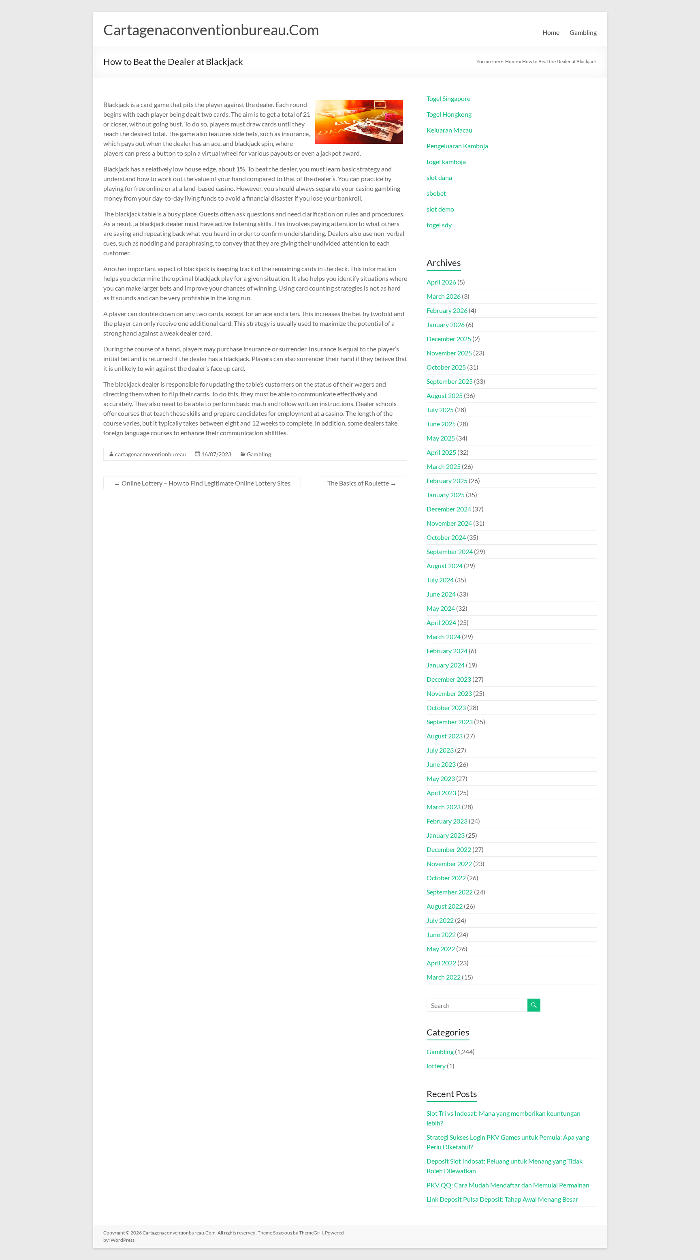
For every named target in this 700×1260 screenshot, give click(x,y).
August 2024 (445, 565)
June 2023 (441, 764)
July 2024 (440, 580)
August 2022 (445, 906)
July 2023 (440, 750)
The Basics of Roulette (362, 483)
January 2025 (446, 494)
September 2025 (450, 381)
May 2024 (441, 608)
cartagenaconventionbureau (150, 454)
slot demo (440, 209)
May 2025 (441, 438)
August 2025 (445, 395)
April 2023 (441, 792)
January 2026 (446, 324)
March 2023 (444, 807)
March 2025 (444, 466)
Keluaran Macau (449, 130)
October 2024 (446, 537)
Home (550, 32)
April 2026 (441, 282)
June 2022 (441, 934)
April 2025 (441, 452)
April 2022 (441, 963)
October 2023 (446, 707)
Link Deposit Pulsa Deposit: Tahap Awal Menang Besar (502, 1199)
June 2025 (441, 424)
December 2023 (449, 679)
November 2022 (449, 863)
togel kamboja (446, 161)
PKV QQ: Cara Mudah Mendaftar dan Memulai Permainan (508, 1185)
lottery (436, 1066)
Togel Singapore (448, 98)
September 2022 (450, 892)
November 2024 (449, 523)
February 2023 (447, 821)
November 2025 (449, 353)
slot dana (439, 177)
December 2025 (449, 338)
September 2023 (450, 721)
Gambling (583, 32)
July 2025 (440, 409)
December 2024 (449, 509)
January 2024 (446, 665)
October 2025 (446, 367)
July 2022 (440, 920)
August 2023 (445, 736)
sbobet (436, 193)
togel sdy (439, 225)
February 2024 (447, 651)
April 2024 (441, 622)
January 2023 (446, 835)
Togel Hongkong (449, 114)
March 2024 (444, 636)
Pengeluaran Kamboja (457, 146)
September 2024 (450, 551)
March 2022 (444, 977)
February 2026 (447, 310)
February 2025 (447, 480)
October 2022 (446, 877)
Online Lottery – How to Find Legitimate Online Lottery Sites (202, 483)
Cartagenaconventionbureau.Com (211, 30)
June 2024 (441, 594)
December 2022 (449, 849)
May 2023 (441, 778)
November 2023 (449, 693)
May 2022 (441, 948)
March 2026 (444, 296)
